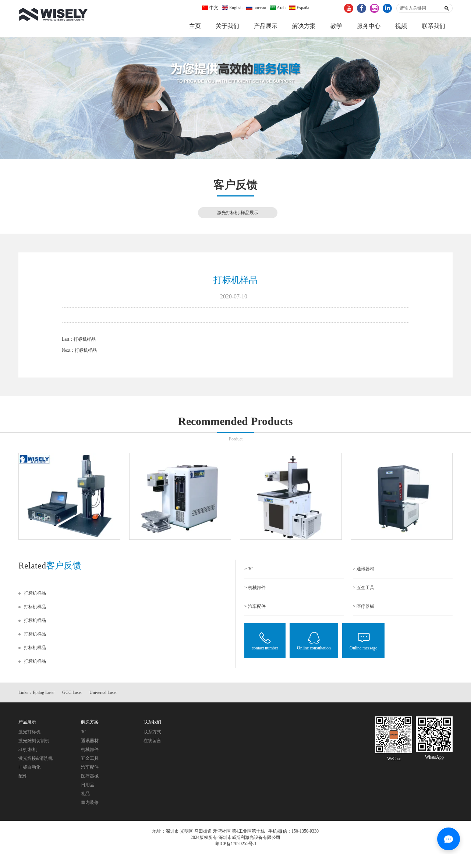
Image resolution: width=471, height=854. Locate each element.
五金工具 (90, 758)
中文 (213, 7)
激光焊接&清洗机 (35, 758)
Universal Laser (103, 692)
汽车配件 (90, 767)
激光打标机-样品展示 (237, 212)
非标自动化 (29, 767)
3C (83, 731)
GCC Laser (72, 692)
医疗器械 (90, 776)
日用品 (87, 784)
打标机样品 (85, 339)
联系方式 (152, 731)
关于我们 (227, 26)
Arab (281, 7)
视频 (401, 26)
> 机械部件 (255, 587)
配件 (22, 776)
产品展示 (265, 26)
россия (259, 7)
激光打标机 (29, 731)
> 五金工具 (363, 587)
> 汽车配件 (255, 606)
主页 (195, 26)
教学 (336, 26)
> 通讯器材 (363, 568)
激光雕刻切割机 (33, 740)
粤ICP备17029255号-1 (235, 843)
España (302, 7)
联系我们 (433, 26)
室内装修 (90, 802)
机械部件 (90, 749)
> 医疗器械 (363, 606)
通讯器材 (90, 740)
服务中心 (368, 26)
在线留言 (152, 740)
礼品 (85, 793)
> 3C (248, 568)
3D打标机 (27, 749)
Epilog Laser (44, 692)
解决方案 (304, 26)
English (235, 7)
